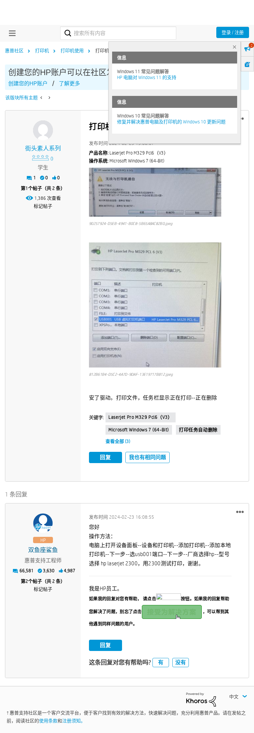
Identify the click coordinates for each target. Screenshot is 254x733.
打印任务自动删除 (198, 430)
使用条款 (48, 721)
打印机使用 (72, 51)
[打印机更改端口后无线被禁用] (49, 97)
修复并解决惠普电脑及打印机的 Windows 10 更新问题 (171, 122)
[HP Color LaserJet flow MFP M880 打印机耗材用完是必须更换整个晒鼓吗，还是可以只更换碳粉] (42, 97)
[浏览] (10, 33)
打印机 (42, 51)
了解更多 (69, 83)
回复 (105, 457)
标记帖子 (43, 206)
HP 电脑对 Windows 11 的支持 (146, 77)
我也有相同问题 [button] (147, 457)
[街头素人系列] (43, 130)
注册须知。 (73, 721)
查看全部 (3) (118, 441)
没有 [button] (180, 662)
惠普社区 (14, 51)
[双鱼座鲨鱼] (43, 523)
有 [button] (160, 662)
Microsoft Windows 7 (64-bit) (138, 430)
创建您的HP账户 (28, 83)
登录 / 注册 (233, 32)
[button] (155, 192)
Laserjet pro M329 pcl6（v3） (140, 417)
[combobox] (118, 33)
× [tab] (234, 47)
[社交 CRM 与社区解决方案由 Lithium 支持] (201, 699)
